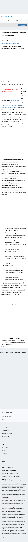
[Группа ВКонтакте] (3, 416)
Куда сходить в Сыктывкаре (7, 20)
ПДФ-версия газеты (6, 444)
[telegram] (16, 304)
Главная (3, 461)
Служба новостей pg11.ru (10, 43)
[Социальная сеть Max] (3, 419)
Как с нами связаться (6, 436)
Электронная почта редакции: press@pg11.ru (11, 476)
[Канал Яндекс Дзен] (10, 416)
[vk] (11, 304)
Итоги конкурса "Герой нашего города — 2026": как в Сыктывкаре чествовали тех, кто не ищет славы (13, 343)
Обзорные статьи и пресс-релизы (9, 425)
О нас (3, 439)
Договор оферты (5, 427)
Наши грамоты (5, 441)
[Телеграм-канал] (7, 416)
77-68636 (14, 500)
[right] (26, 21)
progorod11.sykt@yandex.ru (8, 480)
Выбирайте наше (20, 20)
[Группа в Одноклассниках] (5, 416)
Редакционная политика (7, 433)
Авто (3, 456)
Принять (22, 25)
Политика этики (5, 430)
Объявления (4, 453)
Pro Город (4, 450)
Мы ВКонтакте (5, 447)
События (4, 458)
